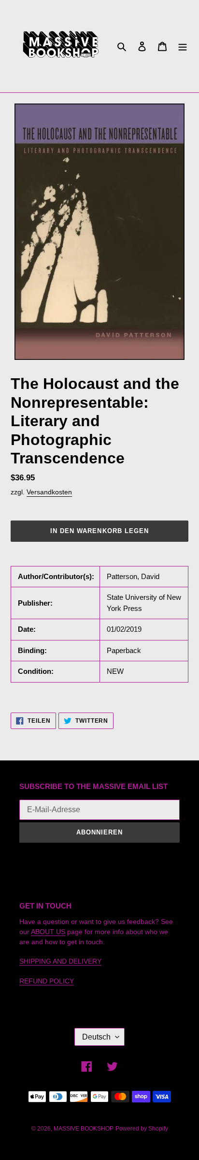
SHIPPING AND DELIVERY (60, 961)
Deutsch (96, 1037)
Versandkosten (49, 492)
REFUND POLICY (46, 981)
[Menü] (182, 46)
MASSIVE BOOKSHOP (84, 1128)
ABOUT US (48, 932)
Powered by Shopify (141, 1128)
